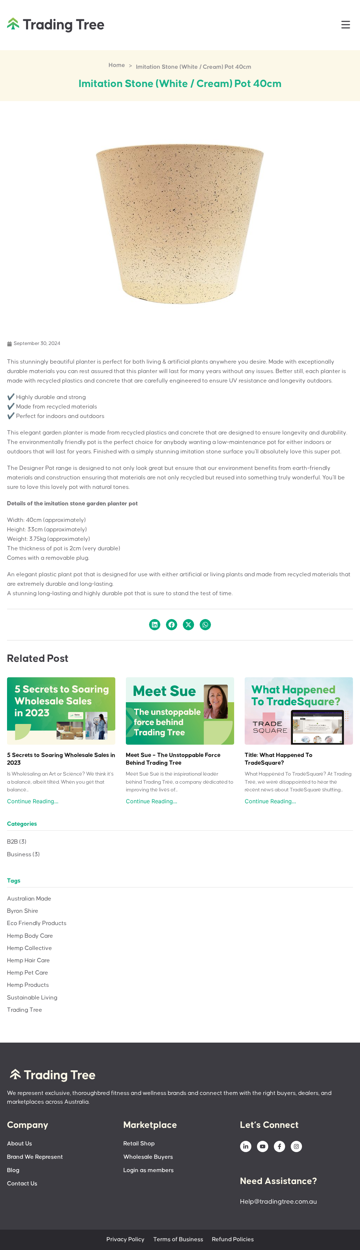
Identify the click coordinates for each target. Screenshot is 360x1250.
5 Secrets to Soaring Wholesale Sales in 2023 (61, 759)
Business (23, 855)
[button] (346, 25)
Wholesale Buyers (148, 1157)
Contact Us (22, 1184)
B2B (16, 842)
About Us (19, 1144)
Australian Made (29, 899)
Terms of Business (178, 1240)
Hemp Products (28, 985)
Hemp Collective (29, 948)
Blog (13, 1170)
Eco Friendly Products (36, 923)
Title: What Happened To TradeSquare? (279, 759)
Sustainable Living (32, 998)
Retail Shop (139, 1144)
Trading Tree (24, 1010)
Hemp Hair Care (28, 961)
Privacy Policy (125, 1240)
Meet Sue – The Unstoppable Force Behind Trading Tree (173, 759)
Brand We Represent (35, 1157)
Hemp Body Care (30, 936)
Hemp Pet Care (27, 973)
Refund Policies (233, 1240)
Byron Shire (22, 911)
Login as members (148, 1170)
